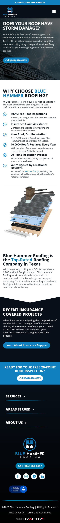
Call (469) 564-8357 (30, 466)
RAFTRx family (32, 171)
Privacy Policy (16, 512)
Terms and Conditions (38, 512)
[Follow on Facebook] (18, 476)
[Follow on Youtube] (34, 476)
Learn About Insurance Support (27, 345)
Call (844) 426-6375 (16, 60)
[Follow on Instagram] (26, 476)
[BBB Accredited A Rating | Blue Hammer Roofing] (18, 489)
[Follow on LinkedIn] (42, 476)
